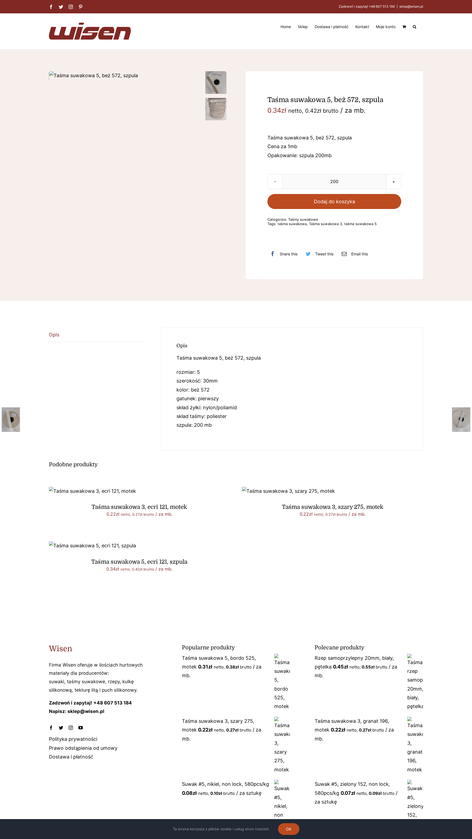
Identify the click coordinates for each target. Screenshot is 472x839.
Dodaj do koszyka (334, 201)
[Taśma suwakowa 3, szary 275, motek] (288, 491)
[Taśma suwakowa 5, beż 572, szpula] (124, 75)
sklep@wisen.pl (411, 6)
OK (288, 829)
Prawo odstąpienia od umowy (83, 748)
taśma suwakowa (292, 224)
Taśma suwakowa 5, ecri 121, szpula (139, 562)
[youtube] (80, 727)
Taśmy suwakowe (303, 219)
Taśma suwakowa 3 (325, 224)
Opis (54, 335)
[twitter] (61, 727)
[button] (414, 26)
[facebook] (51, 727)
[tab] (97, 335)
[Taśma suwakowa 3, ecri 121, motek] (92, 491)
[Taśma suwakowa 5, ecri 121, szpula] (92, 545)
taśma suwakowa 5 (360, 224)
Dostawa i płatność (71, 757)
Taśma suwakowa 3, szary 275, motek (333, 507)
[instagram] (71, 727)
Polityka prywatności (73, 739)
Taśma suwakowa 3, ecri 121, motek (139, 507)
